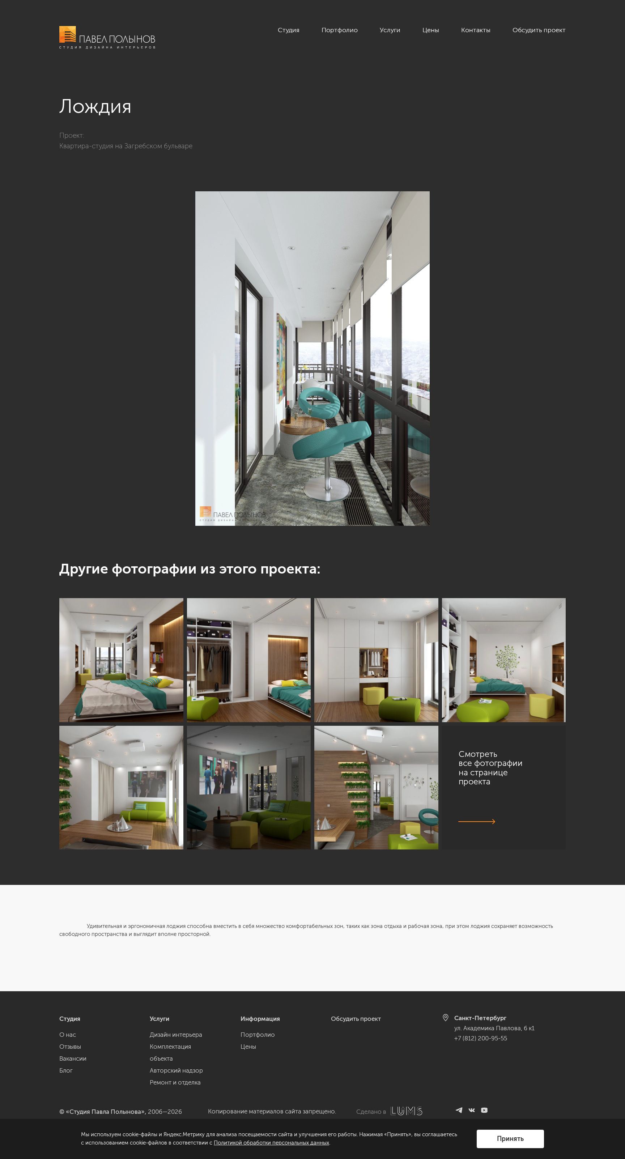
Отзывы (70, 1046)
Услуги (390, 30)
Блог (66, 1070)
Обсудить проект (539, 30)
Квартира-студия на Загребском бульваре (125, 146)
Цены (430, 30)
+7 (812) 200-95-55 (480, 1038)
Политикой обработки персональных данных (271, 1142)
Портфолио (340, 30)
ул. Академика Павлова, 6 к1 (494, 1028)
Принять (510, 1139)
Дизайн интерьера (176, 1034)
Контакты (475, 30)
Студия (288, 30)
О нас (67, 1034)
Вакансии (72, 1058)
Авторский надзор (176, 1070)
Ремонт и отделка (175, 1082)
